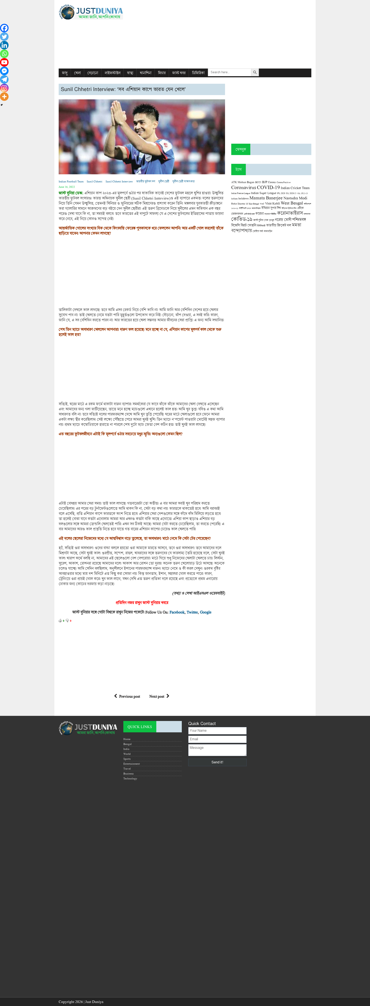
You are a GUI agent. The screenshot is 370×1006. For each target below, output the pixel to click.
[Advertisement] (228, 34)
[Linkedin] (4, 45)
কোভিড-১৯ (241, 219)
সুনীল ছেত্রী (163, 181)
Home (126, 739)
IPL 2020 (281, 193)
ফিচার (162, 73)
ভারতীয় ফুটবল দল (145, 181)
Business (128, 773)
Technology (130, 778)
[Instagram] (4, 88)
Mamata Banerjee (266, 197)
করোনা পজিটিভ (270, 214)
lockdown (243, 198)
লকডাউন (268, 231)
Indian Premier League (240, 193)
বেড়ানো (92, 73)
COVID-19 (268, 187)
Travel (127, 768)
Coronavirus (243, 187)
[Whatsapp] (4, 53)
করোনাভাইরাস (290, 213)
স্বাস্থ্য (130, 73)
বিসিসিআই (261, 225)
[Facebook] (4, 28)
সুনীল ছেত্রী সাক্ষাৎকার (183, 181)
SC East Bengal (252, 204)
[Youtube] (4, 62)
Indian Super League (263, 193)
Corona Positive (283, 182)
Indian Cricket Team (295, 188)
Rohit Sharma (238, 203)
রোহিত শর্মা (258, 231)
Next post (156, 696)
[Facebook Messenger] (4, 71)
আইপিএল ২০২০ (245, 208)
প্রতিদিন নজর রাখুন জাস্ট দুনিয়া (137, 602)
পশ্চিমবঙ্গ (299, 219)
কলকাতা (307, 214)
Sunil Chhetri (94, 181)
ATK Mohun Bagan (242, 182)
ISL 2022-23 (302, 193)
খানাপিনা (145, 73)
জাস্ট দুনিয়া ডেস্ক (260, 220)
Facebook (177, 612)
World (127, 753)
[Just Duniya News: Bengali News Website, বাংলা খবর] (99, 11)
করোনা (259, 213)
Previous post (129, 696)
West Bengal (292, 202)
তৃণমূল (271, 220)
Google (205, 612)
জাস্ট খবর (178, 73)
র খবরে (163, 602)
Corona (272, 182)
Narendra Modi (295, 198)
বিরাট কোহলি (248, 225)
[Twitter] (4, 36)
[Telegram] (4, 79)
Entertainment (131, 763)
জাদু (64, 73)
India (126, 749)
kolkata (234, 198)
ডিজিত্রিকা (198, 73)
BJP (264, 182)
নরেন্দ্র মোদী (283, 219)
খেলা (77, 73)
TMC (262, 204)
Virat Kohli (272, 203)
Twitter (192, 612)
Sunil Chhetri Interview (119, 181)
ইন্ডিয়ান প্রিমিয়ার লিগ (289, 208)
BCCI (258, 182)
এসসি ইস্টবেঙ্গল (249, 214)
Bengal (127, 744)
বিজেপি (235, 225)
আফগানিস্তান (256, 208)
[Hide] (1, 105)
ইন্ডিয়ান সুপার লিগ (271, 208)
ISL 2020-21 (291, 193)
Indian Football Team (71, 181)
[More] (4, 96)
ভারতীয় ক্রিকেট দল (278, 225)
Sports (127, 758)
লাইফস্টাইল (112, 73)
